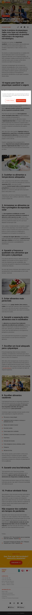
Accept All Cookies (21, 100)
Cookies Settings (10, 100)
